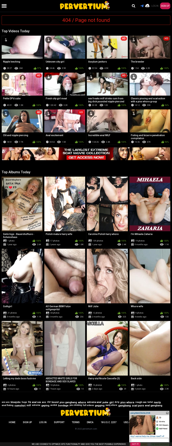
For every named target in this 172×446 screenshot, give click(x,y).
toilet (150, 402)
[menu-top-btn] (3, 6)
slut (49, 402)
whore (82, 402)
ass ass (6, 402)
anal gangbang (153, 405)
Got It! (135, 444)
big (29, 402)
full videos (88, 405)
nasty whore (111, 405)
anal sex (36, 402)
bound (55, 402)
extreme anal (94, 402)
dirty (117, 402)
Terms (76, 422)
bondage (63, 405)
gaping (45, 405)
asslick (53, 405)
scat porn (138, 405)
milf (29, 405)
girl (111, 402)
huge (24, 402)
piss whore (127, 402)
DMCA (90, 422)
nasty (157, 402)
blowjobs (16, 402)
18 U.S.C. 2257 (108, 422)
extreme (36, 405)
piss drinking (76, 405)
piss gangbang (68, 402)
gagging (99, 405)
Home (12, 422)
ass (44, 402)
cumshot (20, 405)
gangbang (124, 405)
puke (105, 402)
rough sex (140, 402)
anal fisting (7, 405)
